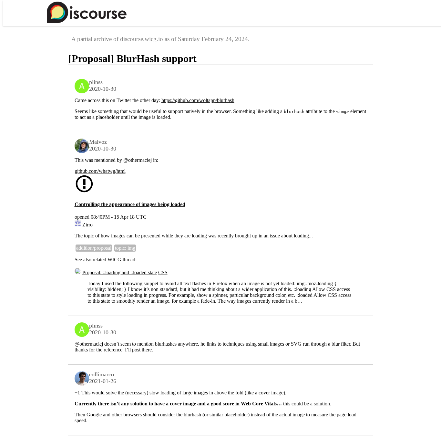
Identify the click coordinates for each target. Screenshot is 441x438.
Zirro (87, 224)
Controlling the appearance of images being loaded (130, 204)
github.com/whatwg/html (100, 171)
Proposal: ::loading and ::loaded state (119, 272)
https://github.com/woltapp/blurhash (197, 100)
